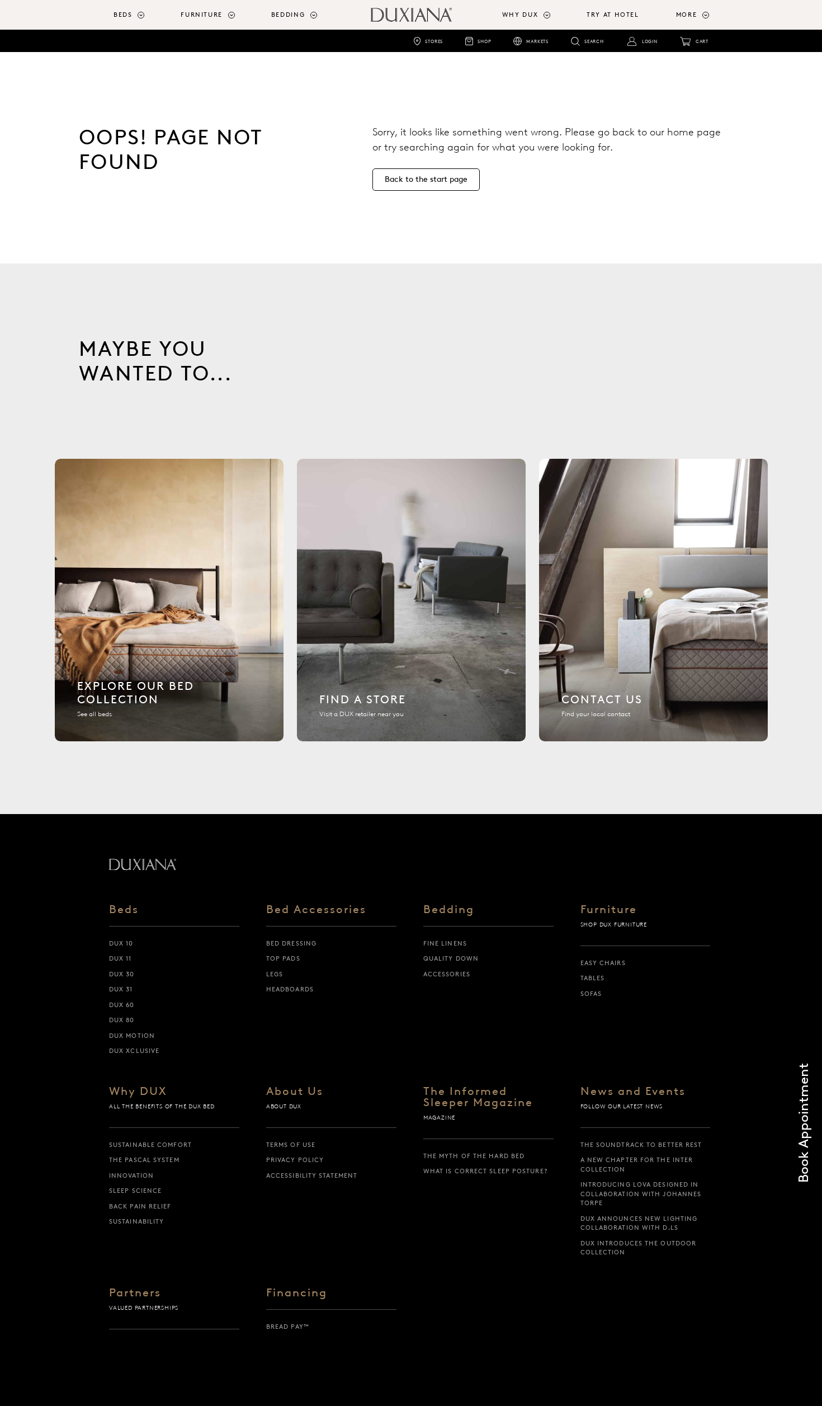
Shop (484, 41)
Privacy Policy (295, 1160)
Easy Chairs (603, 963)
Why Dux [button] (520, 14)
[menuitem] (142, 15)
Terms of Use (290, 1145)
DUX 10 (121, 943)
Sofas (591, 994)
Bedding (448, 910)
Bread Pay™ (287, 1326)
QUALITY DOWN (451, 958)
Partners (135, 1293)
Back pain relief (140, 1206)
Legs (274, 974)
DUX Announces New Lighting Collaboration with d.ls (639, 1223)
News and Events (633, 1091)
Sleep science (135, 1191)
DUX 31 (121, 989)
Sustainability (136, 1221)
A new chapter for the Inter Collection (636, 1164)
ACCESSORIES (446, 974)
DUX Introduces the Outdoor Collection (638, 1248)
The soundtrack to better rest (641, 1145)
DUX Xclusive (134, 1051)
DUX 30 (122, 974)
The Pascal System (144, 1160)
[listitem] (169, 600)
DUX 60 (122, 1005)
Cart (702, 41)
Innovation (131, 1175)
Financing (296, 1293)
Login (650, 41)
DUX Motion (132, 1036)
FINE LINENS (445, 943)
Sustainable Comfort (150, 1145)
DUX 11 (120, 958)
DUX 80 (122, 1020)
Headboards (290, 989)
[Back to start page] (142, 864)
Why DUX (138, 1091)
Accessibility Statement (311, 1175)
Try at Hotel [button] (613, 14)
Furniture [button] (202, 14)
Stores (434, 41)
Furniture (608, 910)
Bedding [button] (288, 14)
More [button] (686, 14)
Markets (537, 41)
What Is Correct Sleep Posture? (485, 1171)
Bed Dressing (291, 943)
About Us (294, 1091)
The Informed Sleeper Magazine (478, 1097)
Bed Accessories (316, 910)
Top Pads (283, 958)
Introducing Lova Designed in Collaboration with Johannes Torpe (641, 1194)
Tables (592, 978)
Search (594, 41)
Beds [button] (123, 14)
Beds (124, 910)
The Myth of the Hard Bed (474, 1156)
